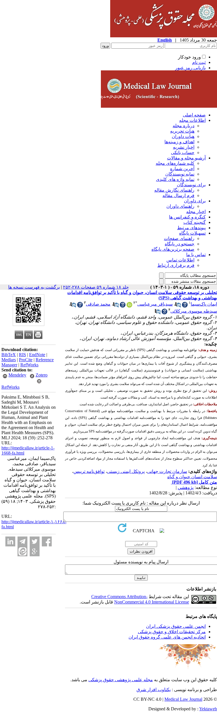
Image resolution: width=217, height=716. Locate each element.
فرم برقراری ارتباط (175, 265)
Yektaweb (208, 708)
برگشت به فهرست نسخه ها (34, 287)
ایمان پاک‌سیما (204, 304)
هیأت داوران (183, 136)
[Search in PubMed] (178, 306)
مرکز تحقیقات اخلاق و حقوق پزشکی (172, 631)
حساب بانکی (182, 152)
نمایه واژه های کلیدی (175, 179)
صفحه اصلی (194, 115)
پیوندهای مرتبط (191, 227)
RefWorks (29, 364)
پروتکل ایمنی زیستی (126, 471)
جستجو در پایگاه (179, 243)
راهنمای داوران (180, 206)
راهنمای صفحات (179, 238)
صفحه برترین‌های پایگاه (172, 249)
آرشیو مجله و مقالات (186, 157)
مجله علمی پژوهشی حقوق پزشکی (120, 679)
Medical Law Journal (183, 699)
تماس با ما (196, 254)
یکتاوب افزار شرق (153, 689)
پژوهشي (186, 487)
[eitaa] (22, 551)
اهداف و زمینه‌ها (179, 141)
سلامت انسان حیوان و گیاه (192, 476)
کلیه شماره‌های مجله (175, 163)
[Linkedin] (10, 541)
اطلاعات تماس (180, 260)
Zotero (41, 375)
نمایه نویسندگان (179, 174)
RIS (22, 354)
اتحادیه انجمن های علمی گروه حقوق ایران (167, 637)
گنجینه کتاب (194, 222)
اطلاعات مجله (192, 120)
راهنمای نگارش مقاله (174, 190)
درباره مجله (183, 125)
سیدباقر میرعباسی (155, 304)
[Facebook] (47, 541)
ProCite (25, 359)
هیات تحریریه (182, 131)
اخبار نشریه (183, 147)
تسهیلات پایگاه (192, 233)
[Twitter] (35, 541)
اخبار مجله (196, 211)
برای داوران (195, 200)
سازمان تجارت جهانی (167, 471)
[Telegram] (22, 541)
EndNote (37, 354)
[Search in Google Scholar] (185, 306)
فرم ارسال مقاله (178, 195)
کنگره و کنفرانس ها (187, 217)
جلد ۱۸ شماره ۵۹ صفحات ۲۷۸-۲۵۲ (96, 287)
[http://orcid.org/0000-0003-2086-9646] (129, 306)
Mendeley (17, 375)
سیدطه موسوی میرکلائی (193, 311)
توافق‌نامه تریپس (89, 471)
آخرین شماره (182, 168)
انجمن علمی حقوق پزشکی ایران (176, 626)
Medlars (8, 359)
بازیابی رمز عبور (190, 67)
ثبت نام (199, 62)
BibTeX (8, 354)
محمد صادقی (98, 304)
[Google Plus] (35, 551)
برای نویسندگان (191, 184)
